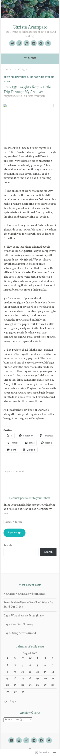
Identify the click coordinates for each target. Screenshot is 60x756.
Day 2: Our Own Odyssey (18, 624)
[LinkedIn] (33, 43)
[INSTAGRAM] (18, 740)
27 (45, 685)
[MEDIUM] (48, 740)
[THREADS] (26, 740)
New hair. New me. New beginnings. (25, 594)
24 (22, 685)
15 (7, 678)
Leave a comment (14, 472)
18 (30, 678)
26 (37, 685)
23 (15, 685)
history (35, 77)
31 (23, 692)
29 (7, 692)
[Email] (12, 43)
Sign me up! (14, 533)
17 (23, 678)
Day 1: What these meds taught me (24, 616)
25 (30, 685)
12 (37, 672)
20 (45, 678)
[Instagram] (19, 43)
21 (53, 678)
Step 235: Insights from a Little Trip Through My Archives (27, 89)
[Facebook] (40, 43)
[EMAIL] (11, 740)
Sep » (13, 701)
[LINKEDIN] (34, 740)
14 (53, 672)
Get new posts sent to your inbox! (30, 498)
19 (37, 678)
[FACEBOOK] (41, 740)
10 (22, 672)
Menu (32, 58)
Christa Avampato (30, 27)
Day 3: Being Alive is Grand (20, 633)
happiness (21, 77)
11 (30, 672)
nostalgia (47, 77)
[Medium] (48, 43)
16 (15, 678)
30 (15, 692)
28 (52, 685)
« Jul (6, 701)
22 (7, 685)
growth (9, 77)
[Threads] (26, 43)
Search (8, 545)
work (7, 81)
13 (45, 672)
